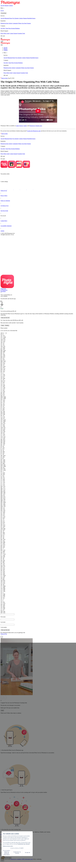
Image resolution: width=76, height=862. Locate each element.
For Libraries (15, 18)
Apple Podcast (19, 125)
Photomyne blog (4, 23)
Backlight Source (31, 18)
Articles (10, 23)
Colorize (11, 5)
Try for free (3, 13)
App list (2, 5)
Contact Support (13, 33)
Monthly (7, 325)
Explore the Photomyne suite (34, 131)
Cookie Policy (4, 220)
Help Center (6, 33)
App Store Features (26, 23)
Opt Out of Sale (4, 210)
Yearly (2, 325)
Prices (2, 33)
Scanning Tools (21, 33)
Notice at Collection (5, 200)
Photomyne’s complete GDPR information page (21, 859)
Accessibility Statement (6, 225)
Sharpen (6, 5)
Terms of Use (4, 190)
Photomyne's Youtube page (35, 125)
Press (9, 28)
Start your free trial (5, 317)
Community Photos (17, 23)
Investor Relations (15, 28)
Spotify (25, 125)
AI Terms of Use (4, 205)
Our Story (3, 28)
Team (7, 28)
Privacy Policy (4, 195)
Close (2, 860)
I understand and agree (6, 857)
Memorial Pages (8, 18)
